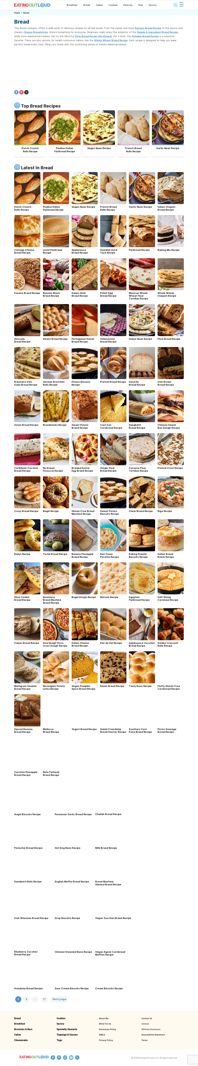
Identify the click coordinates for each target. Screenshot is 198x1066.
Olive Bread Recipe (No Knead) (93, 36)
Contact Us (146, 1018)
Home (17, 13)
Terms (144, 1040)
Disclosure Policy (107, 1029)
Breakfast (72, 5)
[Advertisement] (99, 68)
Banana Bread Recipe (148, 28)
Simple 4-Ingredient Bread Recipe (157, 32)
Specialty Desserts (67, 1029)
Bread (86, 5)
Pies (140, 5)
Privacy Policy (106, 1040)
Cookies (113, 5)
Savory (153, 5)
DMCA (102, 1035)
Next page (59, 999)
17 (44, 999)
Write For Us (105, 1024)
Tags (59, 1040)
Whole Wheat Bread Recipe (111, 40)
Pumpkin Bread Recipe (145, 36)
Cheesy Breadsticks (35, 32)
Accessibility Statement (153, 1035)
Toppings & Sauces (67, 1034)
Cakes (99, 5)
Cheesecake (21, 1040)
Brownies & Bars (23, 1029)
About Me (103, 1018)
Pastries (127, 5)
